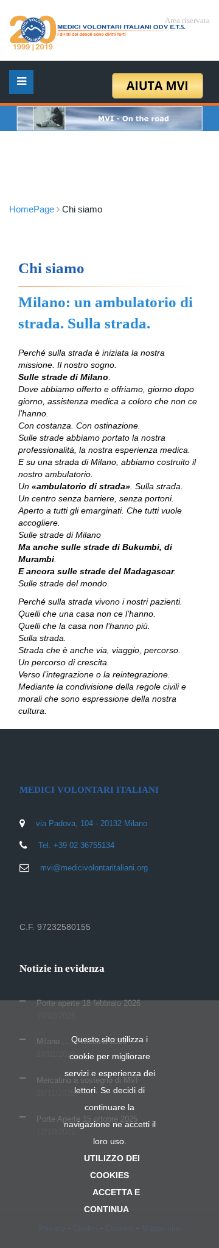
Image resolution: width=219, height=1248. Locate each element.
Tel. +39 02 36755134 (76, 845)
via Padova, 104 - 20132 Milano (91, 823)
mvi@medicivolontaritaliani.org (94, 867)
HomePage (31, 209)
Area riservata (187, 20)
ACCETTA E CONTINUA (112, 1200)
